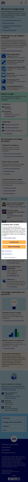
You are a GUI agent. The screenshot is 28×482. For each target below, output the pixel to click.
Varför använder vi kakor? (10, 238)
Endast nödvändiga (14, 246)
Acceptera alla (14, 242)
